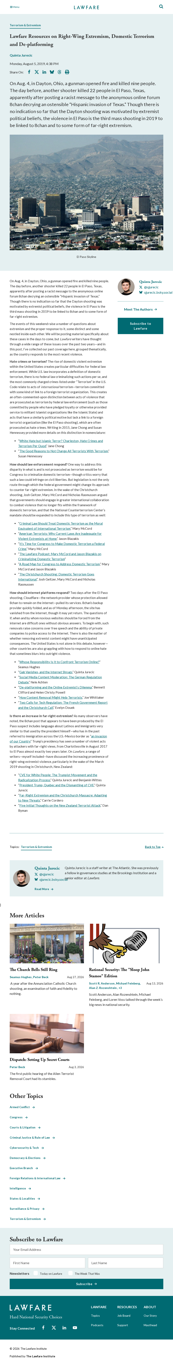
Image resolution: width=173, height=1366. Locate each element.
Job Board (123, 1315)
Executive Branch (22, 1168)
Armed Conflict (21, 1107)
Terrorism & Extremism (25, 25)
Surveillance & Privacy (26, 1208)
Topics (95, 1315)
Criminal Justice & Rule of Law (31, 1137)
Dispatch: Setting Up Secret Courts (39, 1059)
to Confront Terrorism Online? (77, 662)
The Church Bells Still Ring (33, 969)
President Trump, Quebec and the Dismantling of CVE (56, 785)
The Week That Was (87, 1273)
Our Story (150, 1315)
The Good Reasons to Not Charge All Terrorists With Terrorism (63, 451)
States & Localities (24, 1198)
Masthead (150, 1325)
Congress (17, 1117)
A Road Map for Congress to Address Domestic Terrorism (59, 564)
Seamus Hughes (21, 977)
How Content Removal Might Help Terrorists (50, 697)
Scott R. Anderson (102, 983)
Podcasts (97, 1325)
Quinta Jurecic (21, 55)
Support (122, 1325)
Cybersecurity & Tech (25, 1147)
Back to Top (153, 847)
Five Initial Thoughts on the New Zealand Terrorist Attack (59, 805)
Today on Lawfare (51, 1273)
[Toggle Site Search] (161, 6)
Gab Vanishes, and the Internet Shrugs (45, 672)
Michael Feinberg (128, 983)
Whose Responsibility (35, 662)
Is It (53, 662)
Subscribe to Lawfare (140, 326)
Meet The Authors (138, 309)
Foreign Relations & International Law (36, 1178)
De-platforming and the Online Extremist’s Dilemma (55, 687)
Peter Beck (41, 977)
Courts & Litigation (24, 1127)
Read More (42, 889)
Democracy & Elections (26, 1158)
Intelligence (19, 1188)
